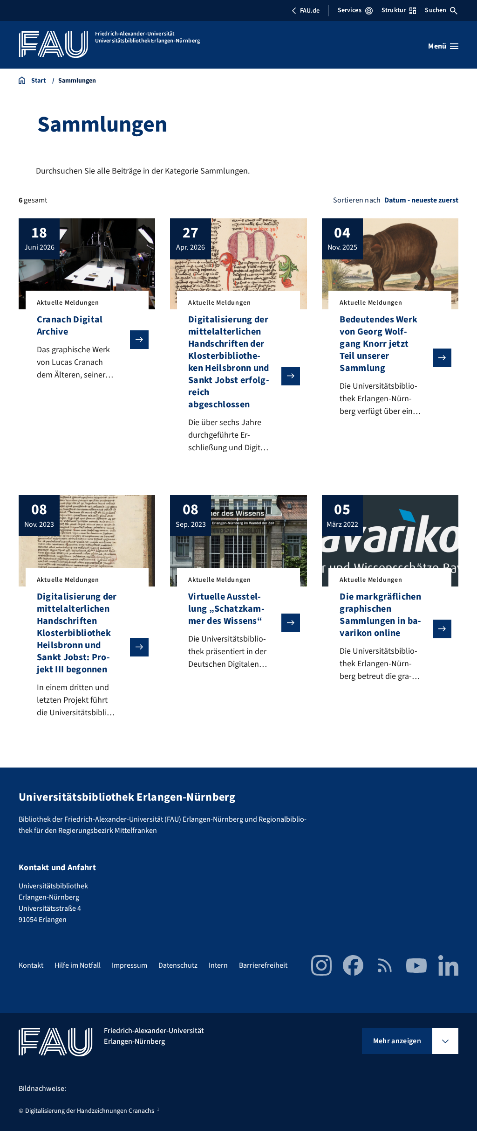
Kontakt (31, 965)
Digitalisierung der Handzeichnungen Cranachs (89, 1111)
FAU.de (310, 10)
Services (349, 10)
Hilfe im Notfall (78, 965)
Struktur (394, 10)
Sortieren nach (357, 200)
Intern (218, 965)
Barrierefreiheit (263, 965)
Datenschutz (178, 965)
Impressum (129, 965)
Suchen (435, 10)
